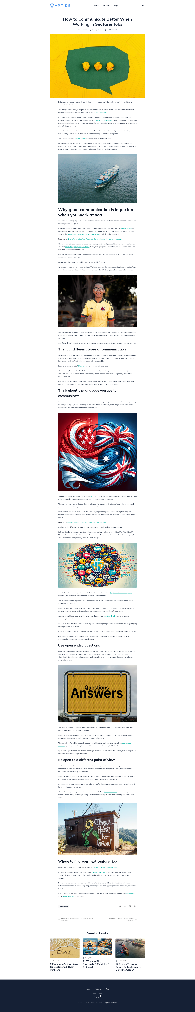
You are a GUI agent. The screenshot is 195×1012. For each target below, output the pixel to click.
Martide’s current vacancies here (105, 867)
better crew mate (110, 792)
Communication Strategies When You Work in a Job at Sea (89, 522)
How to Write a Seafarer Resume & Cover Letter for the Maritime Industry (94, 239)
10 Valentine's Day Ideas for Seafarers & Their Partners (64, 967)
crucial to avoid (80, 138)
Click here (81, 366)
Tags (116, 5)
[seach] (143, 5)
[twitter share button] (125, 906)
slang (93, 496)
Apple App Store (69, 896)
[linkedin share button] (130, 906)
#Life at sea (64, 907)
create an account (98, 872)
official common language (103, 120)
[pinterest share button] (135, 906)
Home (96, 5)
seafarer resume (126, 228)
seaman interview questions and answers (83, 234)
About (88, 989)
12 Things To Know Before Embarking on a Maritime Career (128, 967)
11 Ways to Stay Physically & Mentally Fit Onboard (96, 964)
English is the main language (121, 593)
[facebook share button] (120, 906)
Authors (106, 5)
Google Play (130, 893)
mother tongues (101, 112)
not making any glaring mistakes (77, 247)
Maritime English (110, 616)
